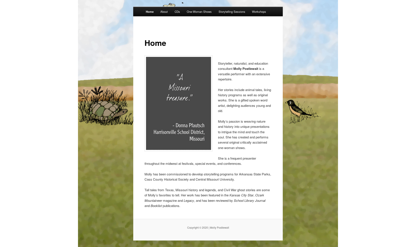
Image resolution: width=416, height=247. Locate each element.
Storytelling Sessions (232, 12)
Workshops (259, 12)
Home (150, 12)
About (164, 12)
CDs (177, 12)
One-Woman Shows (199, 12)
